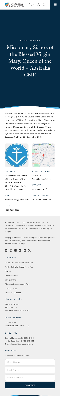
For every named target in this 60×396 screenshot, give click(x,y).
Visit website (38, 189)
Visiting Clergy (11, 288)
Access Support (11, 276)
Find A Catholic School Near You (19, 267)
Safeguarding (10, 280)
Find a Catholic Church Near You (19, 263)
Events (8, 271)
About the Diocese (13, 293)
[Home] (17, 4)
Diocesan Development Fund (17, 284)
